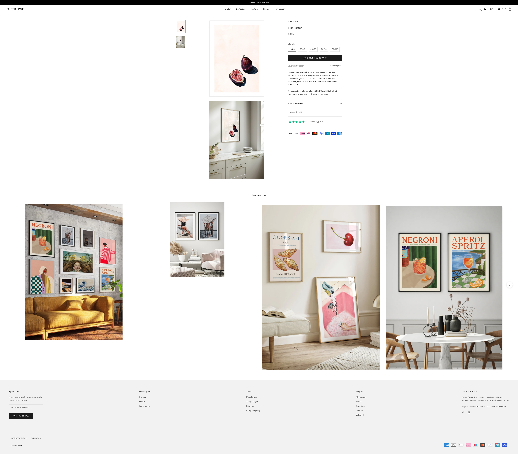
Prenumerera (21, 416)
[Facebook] (463, 412)
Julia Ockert (293, 21)
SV (485, 9)
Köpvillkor (250, 406)
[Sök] (480, 9)
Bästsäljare (240, 9)
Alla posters (361, 397)
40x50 (313, 49)
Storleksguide (336, 65)
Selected (360, 415)
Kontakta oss (251, 397)
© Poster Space (16, 445)
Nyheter (227, 9)
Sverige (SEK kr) (18, 438)
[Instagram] (469, 412)
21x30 (292, 49)
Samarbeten (144, 406)
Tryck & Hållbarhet (295, 103)
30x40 (302, 49)
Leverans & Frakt (295, 112)
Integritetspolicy (253, 410)
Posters (254, 9)
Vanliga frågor (252, 401)
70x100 (335, 49)
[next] (510, 285)
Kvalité (142, 401)
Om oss (142, 397)
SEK (491, 9)
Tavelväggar (280, 9)
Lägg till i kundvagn (315, 58)
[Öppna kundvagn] (510, 9)
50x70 (324, 49)
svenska (35, 438)
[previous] (8, 285)
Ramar (266, 9)
